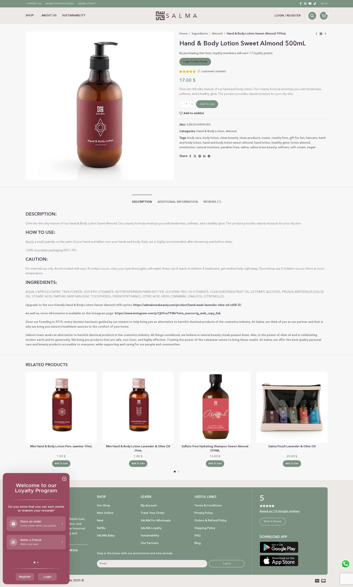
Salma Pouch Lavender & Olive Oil (292, 446)
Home (183, 33)
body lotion (211, 138)
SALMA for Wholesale (156, 520)
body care (194, 138)
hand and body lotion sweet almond (228, 142)
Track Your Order (153, 513)
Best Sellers (105, 513)
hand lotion (262, 142)
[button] (61, 463)
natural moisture (207, 147)
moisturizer (187, 147)
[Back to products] (321, 34)
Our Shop (103, 505)
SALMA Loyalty (151, 528)
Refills (101, 528)
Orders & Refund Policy (210, 520)
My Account (149, 505)
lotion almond (300, 142)
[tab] (142, 200)
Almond (217, 33)
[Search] (312, 15)
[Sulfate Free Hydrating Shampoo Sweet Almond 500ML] (215, 407)
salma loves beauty (263, 147)
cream (265, 138)
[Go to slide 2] (178, 471)
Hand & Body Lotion (210, 131)
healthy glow (280, 142)
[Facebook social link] (301, 3)
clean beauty (229, 138)
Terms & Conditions (208, 505)
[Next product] (325, 34)
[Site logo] (176, 15)
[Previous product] (316, 34)
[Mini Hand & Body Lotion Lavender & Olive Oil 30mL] (138, 407)
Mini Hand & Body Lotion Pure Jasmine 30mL (61, 446)
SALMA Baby (106, 535)
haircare (311, 138)
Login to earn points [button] (195, 61)
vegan (311, 147)
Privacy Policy (203, 513)
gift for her (296, 138)
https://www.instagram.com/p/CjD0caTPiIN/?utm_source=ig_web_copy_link (168, 313)
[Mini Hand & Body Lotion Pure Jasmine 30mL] (61, 407)
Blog (197, 543)
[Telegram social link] (209, 156)
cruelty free (280, 138)
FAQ (197, 535)
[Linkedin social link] (204, 156)
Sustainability (150, 535)
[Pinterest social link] (199, 156)
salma (245, 147)
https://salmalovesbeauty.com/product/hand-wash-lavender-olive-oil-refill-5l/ (187, 305)
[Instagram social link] (305, 3)
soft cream (298, 147)
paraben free (230, 147)
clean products (249, 138)
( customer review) (212, 71)
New (100, 520)
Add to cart (207, 104)
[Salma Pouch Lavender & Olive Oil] (292, 407)
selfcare (283, 147)
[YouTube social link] (310, 3)
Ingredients (200, 33)
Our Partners (149, 543)
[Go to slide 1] (175, 471)
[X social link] (195, 156)
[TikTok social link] (315, 3)
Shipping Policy (204, 528)
